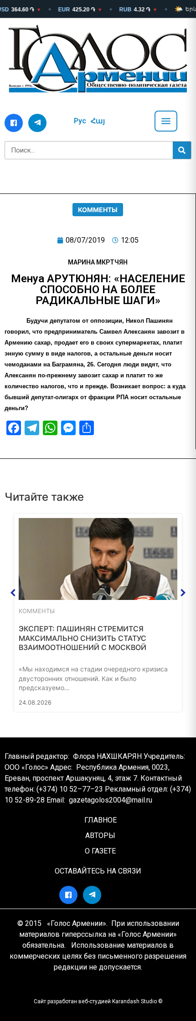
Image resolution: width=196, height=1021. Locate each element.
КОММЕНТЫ (98, 209)
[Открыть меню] (166, 121)
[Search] (182, 150)
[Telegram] (37, 123)
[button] (13, 592)
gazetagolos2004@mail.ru (110, 800)
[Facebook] (14, 123)
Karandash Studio (134, 1001)
